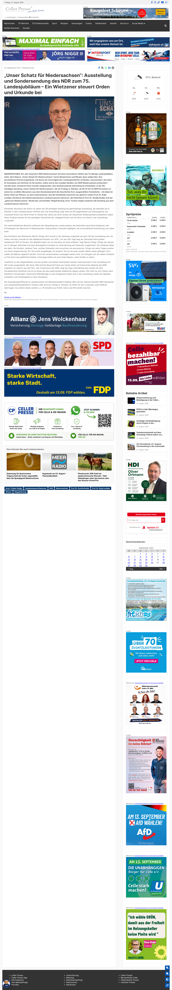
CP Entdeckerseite (40, 23)
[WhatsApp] (166, 2)
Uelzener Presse (128, 982)
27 (129, 565)
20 (129, 562)
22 (140, 562)
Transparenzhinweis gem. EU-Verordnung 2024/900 (25, 49)
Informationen (17, 980)
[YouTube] (162, 2)
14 (135, 559)
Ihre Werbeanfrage (19, 982)
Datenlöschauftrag (74, 980)
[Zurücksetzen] (167, 985)
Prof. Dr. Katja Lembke (101, 488)
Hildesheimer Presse (130, 980)
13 (129, 559)
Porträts (15, 984)
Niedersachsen (28, 68)
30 (146, 565)
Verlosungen (76, 23)
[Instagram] (155, 2)
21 (135, 562)
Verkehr (113, 23)
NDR (51, 488)
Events (89, 23)
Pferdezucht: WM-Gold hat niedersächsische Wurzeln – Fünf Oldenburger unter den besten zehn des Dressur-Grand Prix (93, 477)
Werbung (70, 977)
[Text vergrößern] (167, 967)
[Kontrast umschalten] (167, 979)
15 (140, 559)
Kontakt (26, 28)
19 (164, 559)
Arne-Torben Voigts (14, 488)
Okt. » (162, 569)
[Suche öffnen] (165, 25)
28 (135, 565)
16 (146, 559)
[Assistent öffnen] (6, 984)
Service (123, 23)
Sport (54, 23)
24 (152, 562)
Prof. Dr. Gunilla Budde (80, 488)
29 (140, 565)
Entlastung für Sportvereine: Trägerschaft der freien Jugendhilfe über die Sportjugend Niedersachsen (23, 475)
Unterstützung (72, 975)
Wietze (9, 492)
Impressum (71, 984)
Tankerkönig (133, 251)
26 (163, 562)
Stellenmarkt (100, 23)
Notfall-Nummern (11, 28)
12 (164, 556)
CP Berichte (23, 23)
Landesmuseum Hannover (36, 488)
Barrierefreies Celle (129, 977)
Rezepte (64, 23)
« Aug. (130, 569)
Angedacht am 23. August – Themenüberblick (54, 474)
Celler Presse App (19, 977)
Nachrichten (9, 23)
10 (152, 556)
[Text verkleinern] (167, 973)
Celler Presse (17, 975)
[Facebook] (152, 2)
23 (146, 562)
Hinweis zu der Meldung (12, 297)
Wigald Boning (20, 492)
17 (152, 559)
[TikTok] (159, 2)
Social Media (137, 23)
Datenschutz (71, 982)
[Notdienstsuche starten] (163, 520)
